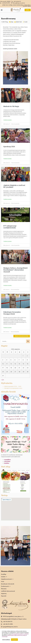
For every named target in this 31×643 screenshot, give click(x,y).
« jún (2, 379)
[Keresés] (28, 341)
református (7, 461)
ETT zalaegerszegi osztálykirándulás (9, 227)
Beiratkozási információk (7, 584)
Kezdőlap (3, 574)
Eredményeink (5, 586)
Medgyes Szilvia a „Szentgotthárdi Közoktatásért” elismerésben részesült (15, 270)
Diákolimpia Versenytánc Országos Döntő (12, 313)
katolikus (6, 463)
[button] (1, 10)
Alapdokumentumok (6, 579)
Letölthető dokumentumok (8, 591)
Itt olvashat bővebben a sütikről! (20, 634)
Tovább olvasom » (7, 120)
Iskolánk (3, 576)
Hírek (12, 22)
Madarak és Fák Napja (11, 106)
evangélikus (7, 459)
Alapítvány (4, 593)
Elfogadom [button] (14, 639)
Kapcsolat (3, 596)
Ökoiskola (3, 588)
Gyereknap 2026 (9, 147)
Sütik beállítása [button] (6, 639)
